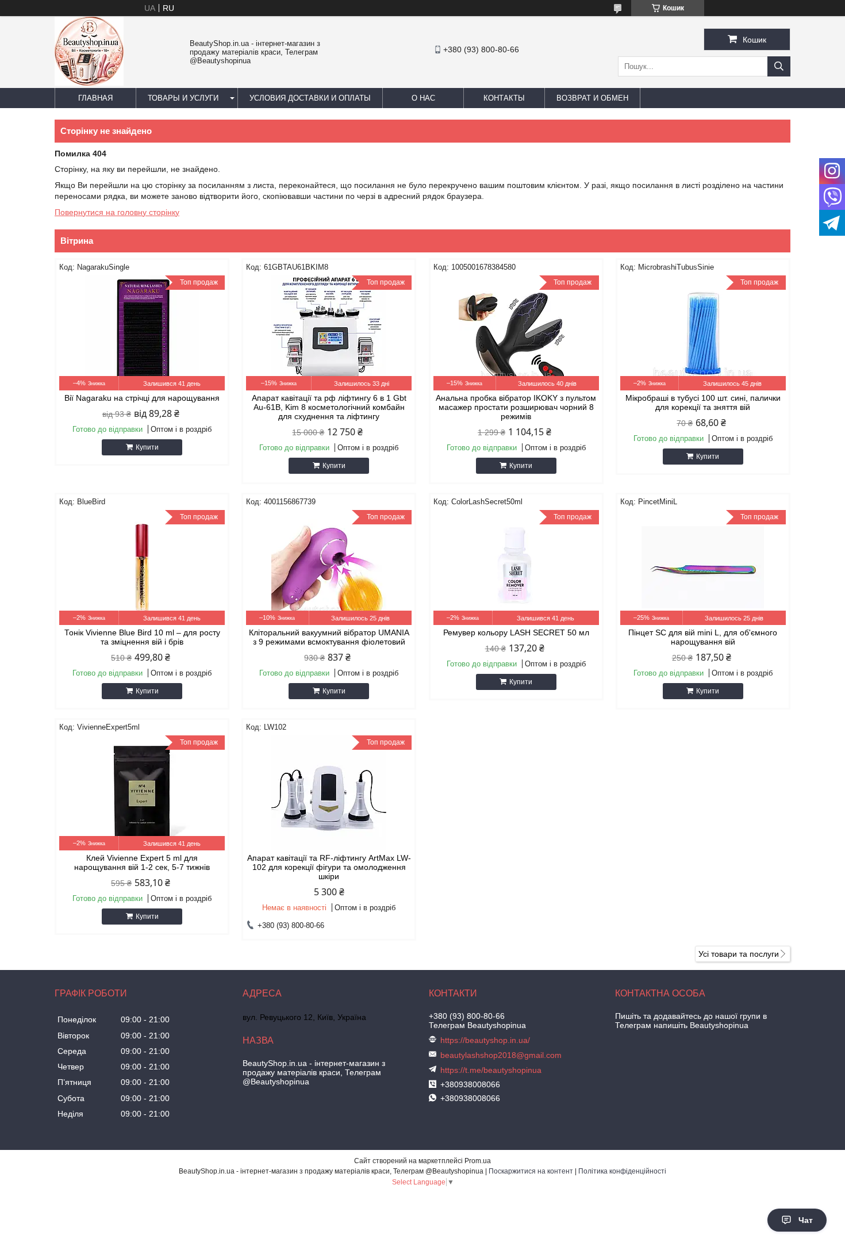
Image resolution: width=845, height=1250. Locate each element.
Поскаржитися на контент (531, 1171)
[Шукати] (778, 66)
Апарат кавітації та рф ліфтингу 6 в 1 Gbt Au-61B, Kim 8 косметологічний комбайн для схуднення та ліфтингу (329, 407)
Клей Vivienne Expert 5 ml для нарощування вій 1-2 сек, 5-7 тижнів (142, 862)
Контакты (504, 98)
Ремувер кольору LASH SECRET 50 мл (516, 632)
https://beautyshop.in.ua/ (485, 1040)
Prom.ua (477, 1161)
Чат (805, 1220)
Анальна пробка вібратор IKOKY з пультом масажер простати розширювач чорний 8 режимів (516, 407)
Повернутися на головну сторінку (117, 212)
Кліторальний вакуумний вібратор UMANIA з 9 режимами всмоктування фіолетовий (329, 637)
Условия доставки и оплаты (310, 98)
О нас (423, 98)
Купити (147, 447)
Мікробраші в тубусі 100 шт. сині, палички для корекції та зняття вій (703, 402)
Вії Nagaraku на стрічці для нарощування (142, 397)
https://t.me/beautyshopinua (490, 1070)
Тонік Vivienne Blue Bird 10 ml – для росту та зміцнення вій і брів (142, 637)
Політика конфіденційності (622, 1171)
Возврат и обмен (592, 98)
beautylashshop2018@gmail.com (501, 1055)
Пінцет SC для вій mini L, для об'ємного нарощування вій (702, 637)
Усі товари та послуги (738, 953)
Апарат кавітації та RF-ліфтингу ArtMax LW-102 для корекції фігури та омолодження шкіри (329, 867)
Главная (95, 98)
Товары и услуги (183, 98)
